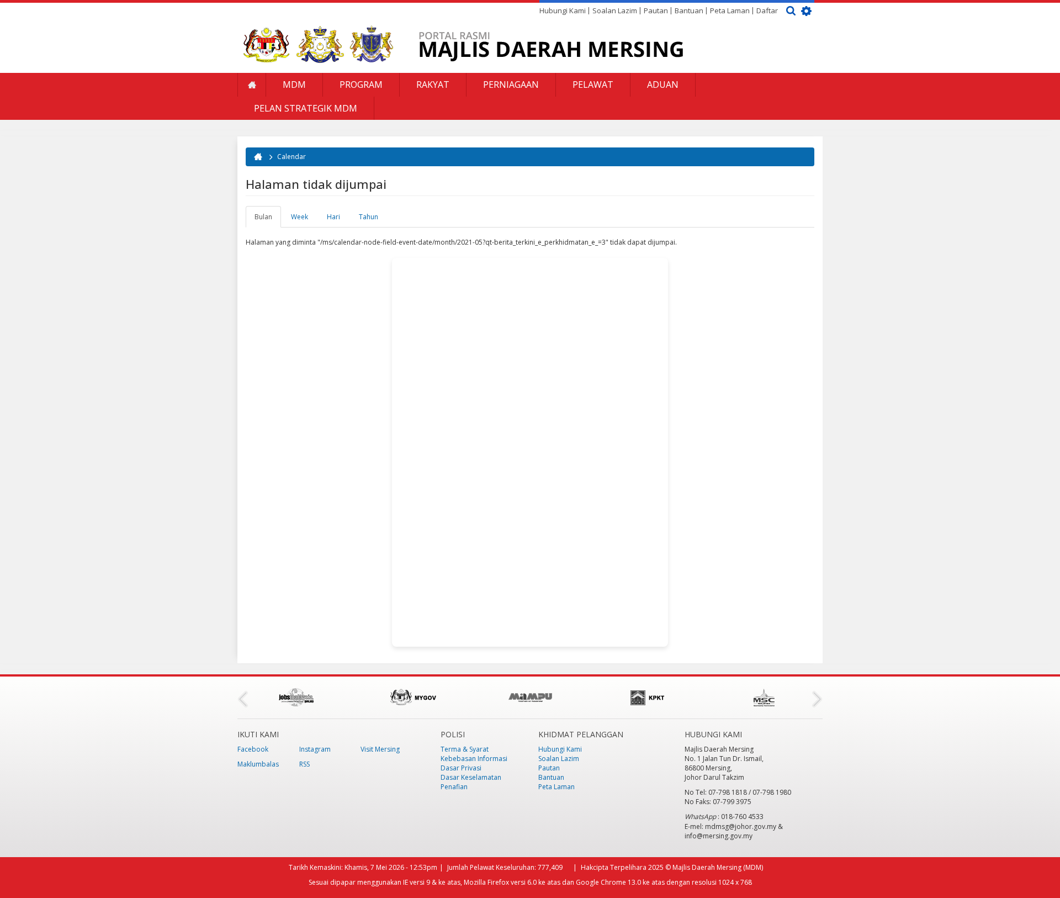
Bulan (268, 220)
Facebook (252, 749)
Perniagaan (511, 84)
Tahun (368, 216)
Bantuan (689, 10)
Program (361, 84)
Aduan (663, 84)
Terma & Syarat (465, 749)
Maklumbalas (258, 764)
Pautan (656, 10)
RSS (304, 764)
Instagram (315, 749)
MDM (294, 84)
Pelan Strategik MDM (305, 108)
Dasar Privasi (461, 768)
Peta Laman (730, 10)
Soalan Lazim (614, 10)
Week (299, 216)
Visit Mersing (380, 749)
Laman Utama (251, 85)
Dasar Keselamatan (471, 777)
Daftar (767, 10)
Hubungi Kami (562, 10)
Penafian (454, 786)
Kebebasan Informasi (474, 758)
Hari (333, 216)
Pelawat (593, 84)
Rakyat (432, 84)
